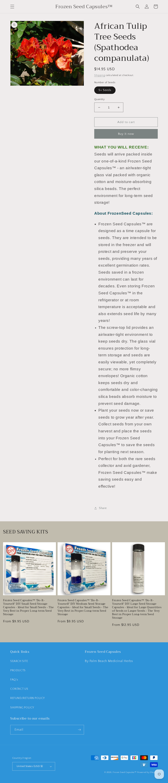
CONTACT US (19, 689)
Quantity (99, 99)
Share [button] (103, 508)
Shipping (99, 75)
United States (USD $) (30, 766)
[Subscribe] (79, 730)
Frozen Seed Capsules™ (125, 772)
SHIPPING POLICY (22, 707)
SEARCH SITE (19, 661)
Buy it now (126, 134)
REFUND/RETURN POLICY (27, 698)
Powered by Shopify (147, 772)
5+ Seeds (105, 90)
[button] (12, 6)
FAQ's (14, 679)
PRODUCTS (18, 670)
